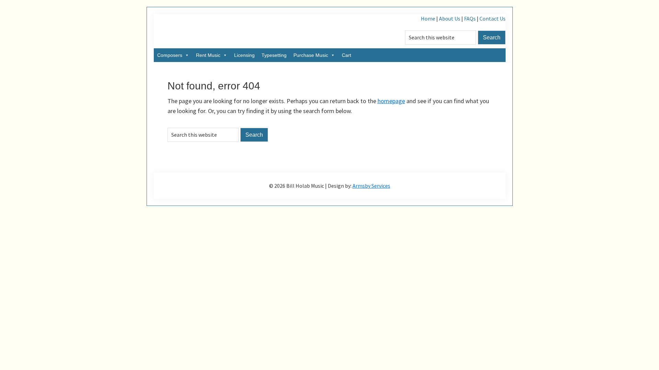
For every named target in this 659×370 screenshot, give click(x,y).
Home (428, 18)
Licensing (244, 55)
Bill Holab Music (222, 31)
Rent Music (208, 55)
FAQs (470, 18)
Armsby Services (371, 185)
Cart (346, 55)
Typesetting (274, 55)
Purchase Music (310, 55)
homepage (391, 101)
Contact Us (492, 18)
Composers (169, 55)
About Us (449, 18)
